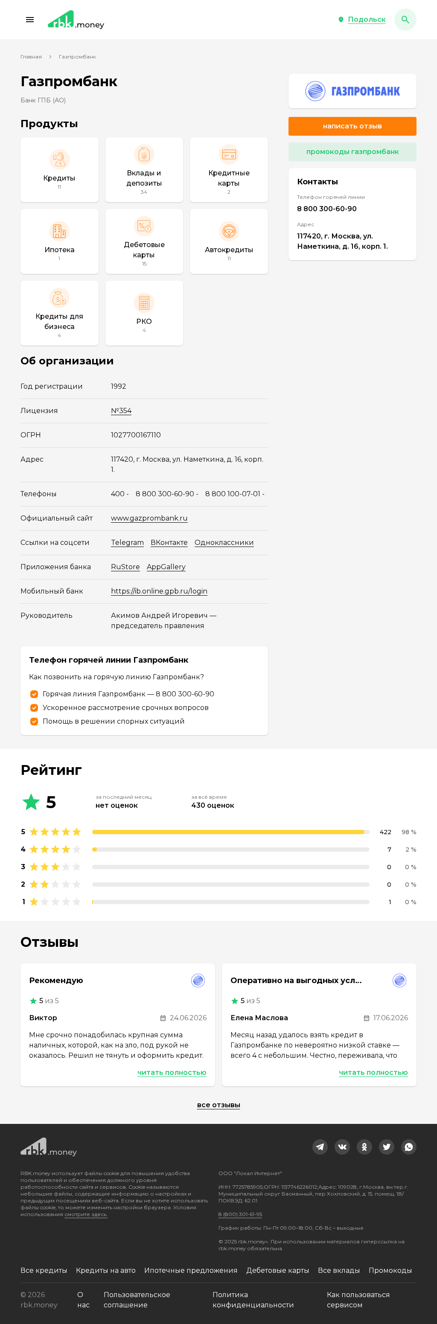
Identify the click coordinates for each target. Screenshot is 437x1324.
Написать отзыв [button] (352, 126)
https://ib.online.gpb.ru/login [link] (159, 591)
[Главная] (76, 19)
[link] (352, 91)
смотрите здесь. (86, 1214)
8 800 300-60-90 (327, 209)
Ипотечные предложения (191, 1270)
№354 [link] (121, 411)
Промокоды (390, 1270)
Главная (31, 56)
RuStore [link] (125, 567)
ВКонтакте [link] (169, 542)
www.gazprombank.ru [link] (149, 518)
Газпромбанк (77, 56)
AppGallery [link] (166, 567)
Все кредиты (43, 1270)
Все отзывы (218, 1105)
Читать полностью (172, 1072)
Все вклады (339, 1270)
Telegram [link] (127, 542)
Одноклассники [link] (224, 542)
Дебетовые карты (277, 1270)
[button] (29, 19)
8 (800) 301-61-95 (240, 1214)
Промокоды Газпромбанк (352, 152)
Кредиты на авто (106, 1270)
